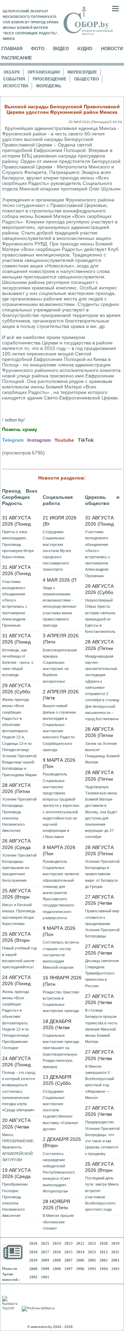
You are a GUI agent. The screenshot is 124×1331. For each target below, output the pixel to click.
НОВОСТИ (112, 48)
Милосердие (82, 72)
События (14, 79)
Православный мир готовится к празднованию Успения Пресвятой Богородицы (102, 923)
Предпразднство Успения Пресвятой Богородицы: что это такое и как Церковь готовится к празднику (102, 1137)
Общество (86, 79)
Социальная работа (58, 500)
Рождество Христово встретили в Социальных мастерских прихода (61, 1001)
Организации (44, 72)
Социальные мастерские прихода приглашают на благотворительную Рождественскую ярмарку (61, 1051)
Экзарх (11, 72)
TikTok (86, 440)
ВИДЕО (61, 48)
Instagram (39, 440)
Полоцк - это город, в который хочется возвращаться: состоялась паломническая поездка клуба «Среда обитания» (19, 1091)
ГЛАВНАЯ (11, 48)
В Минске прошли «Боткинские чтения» (58, 1221)
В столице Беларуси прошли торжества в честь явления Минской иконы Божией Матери (101, 1026)
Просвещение (49, 79)
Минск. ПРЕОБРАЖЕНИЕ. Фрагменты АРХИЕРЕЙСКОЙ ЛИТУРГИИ (18, 1147)
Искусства (16, 86)
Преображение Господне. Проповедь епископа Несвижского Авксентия (15, 1200)
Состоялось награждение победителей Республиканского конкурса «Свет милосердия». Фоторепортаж (59, 1172)
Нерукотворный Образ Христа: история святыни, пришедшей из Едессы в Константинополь (100, 616)
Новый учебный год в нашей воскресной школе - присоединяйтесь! (19, 957)
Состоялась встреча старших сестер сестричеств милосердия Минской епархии (61, 954)
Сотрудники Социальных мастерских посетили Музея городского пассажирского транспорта (57, 550)
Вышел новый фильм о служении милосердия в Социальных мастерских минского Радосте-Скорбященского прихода (59, 727)
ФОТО (37, 48)
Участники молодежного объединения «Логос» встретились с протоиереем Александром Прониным (14, 603)
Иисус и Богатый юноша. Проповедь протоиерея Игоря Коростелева (18, 914)
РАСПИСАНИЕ (16, 57)
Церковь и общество (102, 500)
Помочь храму (19, 429)
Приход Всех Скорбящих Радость (20, 497)
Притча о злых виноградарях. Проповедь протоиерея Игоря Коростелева (18, 544)
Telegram (12, 440)
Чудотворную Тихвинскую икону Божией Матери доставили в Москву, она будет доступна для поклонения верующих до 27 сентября (101, 812)
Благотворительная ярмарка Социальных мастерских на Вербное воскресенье (60, 665)
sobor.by (14, 419)
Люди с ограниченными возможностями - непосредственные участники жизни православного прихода (59, 606)
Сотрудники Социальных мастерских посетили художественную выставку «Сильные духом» (60, 1110)
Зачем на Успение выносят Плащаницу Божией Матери (102, 752)
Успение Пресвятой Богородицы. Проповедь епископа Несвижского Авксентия (19, 815)
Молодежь (48, 86)
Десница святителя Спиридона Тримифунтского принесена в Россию (102, 973)
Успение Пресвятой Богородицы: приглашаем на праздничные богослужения (19, 867)
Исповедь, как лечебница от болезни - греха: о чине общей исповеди (17, 662)
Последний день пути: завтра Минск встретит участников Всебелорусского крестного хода (102, 1193)
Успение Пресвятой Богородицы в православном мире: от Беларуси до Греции (102, 874)
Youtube (64, 440)
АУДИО (84, 48)
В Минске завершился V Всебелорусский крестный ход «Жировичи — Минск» (99, 1082)
